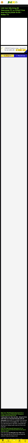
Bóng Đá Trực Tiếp (16, 432)
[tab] (7, 55)
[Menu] (2, 2)
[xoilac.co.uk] (14, 2)
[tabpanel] (14, 233)
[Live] (14, 441)
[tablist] (14, 55)
